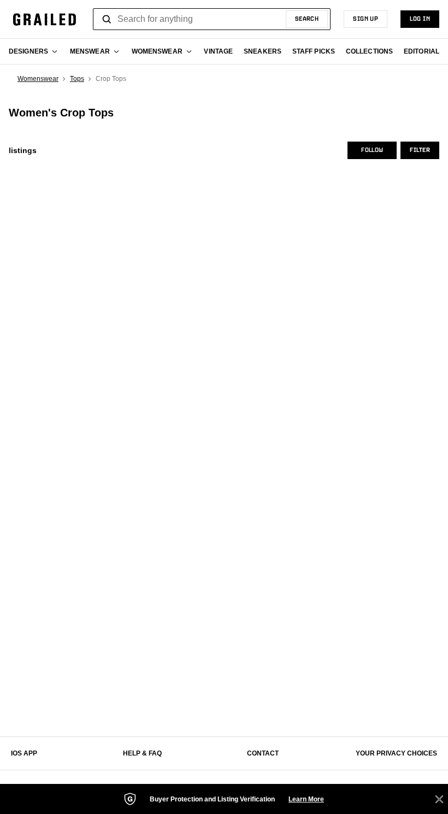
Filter (420, 150)
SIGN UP (365, 19)
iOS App (24, 753)
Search (307, 19)
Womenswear (37, 79)
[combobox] (212, 19)
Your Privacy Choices (396, 753)
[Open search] (107, 19)
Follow (372, 150)
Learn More (306, 799)
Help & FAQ (142, 753)
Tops (77, 79)
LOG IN (420, 19)
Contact (263, 753)
